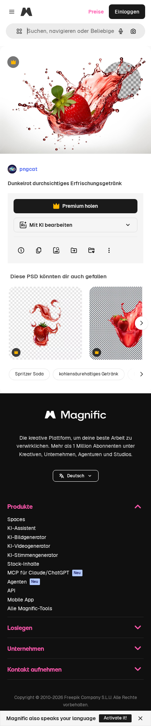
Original (47, 62)
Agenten (22, 581)
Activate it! (115, 718)
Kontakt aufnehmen (34, 669)
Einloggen (127, 11)
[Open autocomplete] (16, 31)
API (11, 590)
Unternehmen (25, 648)
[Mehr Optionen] (109, 250)
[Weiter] (141, 323)
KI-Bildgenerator (26, 537)
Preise (96, 11)
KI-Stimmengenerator (32, 555)
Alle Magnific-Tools (29, 608)
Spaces (16, 519)
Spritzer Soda (29, 374)
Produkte (20, 506)
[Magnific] (75, 416)
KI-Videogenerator (28, 546)
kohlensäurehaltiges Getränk (88, 374)
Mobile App (20, 599)
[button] (76, 476)
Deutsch (75, 476)
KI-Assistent (21, 528)
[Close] (140, 718)
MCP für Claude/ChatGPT (44, 572)
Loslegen (19, 627)
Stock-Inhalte (23, 564)
